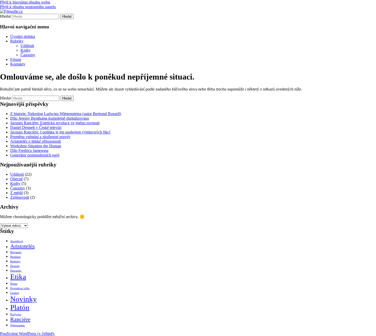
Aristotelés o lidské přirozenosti (35, 141)
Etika (18, 277)
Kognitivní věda (19, 288)
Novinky (23, 299)
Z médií (16, 193)
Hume (13, 283)
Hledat (5, 16)
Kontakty (17, 64)
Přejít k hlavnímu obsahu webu (25, 2)
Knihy (25, 50)
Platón (19, 307)
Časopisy (27, 55)
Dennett (14, 266)
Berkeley (15, 261)
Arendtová (16, 241)
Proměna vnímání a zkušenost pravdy (40, 137)
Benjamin (15, 252)
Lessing (14, 293)
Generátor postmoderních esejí (34, 155)
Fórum (15, 59)
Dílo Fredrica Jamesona (29, 150)
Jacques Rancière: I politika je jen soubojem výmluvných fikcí (60, 132)
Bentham (15, 256)
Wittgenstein (17, 325)
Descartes (15, 270)
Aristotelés (22, 246)
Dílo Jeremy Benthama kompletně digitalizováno (49, 118)
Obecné (16, 179)
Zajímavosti (19, 197)
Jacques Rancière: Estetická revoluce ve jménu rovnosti (54, 123)
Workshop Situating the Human (35, 146)
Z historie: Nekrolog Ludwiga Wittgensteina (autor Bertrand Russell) (65, 113)
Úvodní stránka (22, 36)
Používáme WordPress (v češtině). (27, 333)
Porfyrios (15, 314)
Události (27, 45)
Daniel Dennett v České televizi (35, 127)
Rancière (20, 319)
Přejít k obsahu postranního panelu (28, 7)
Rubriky (17, 41)
